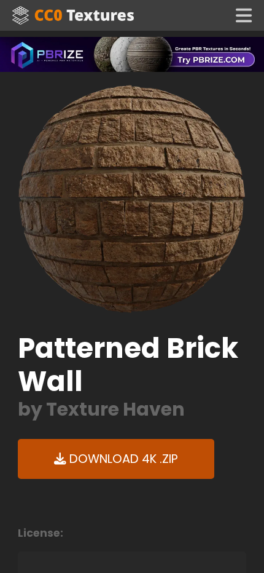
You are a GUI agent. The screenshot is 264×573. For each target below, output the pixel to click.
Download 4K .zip (122, 459)
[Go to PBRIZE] (132, 53)
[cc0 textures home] (73, 15)
